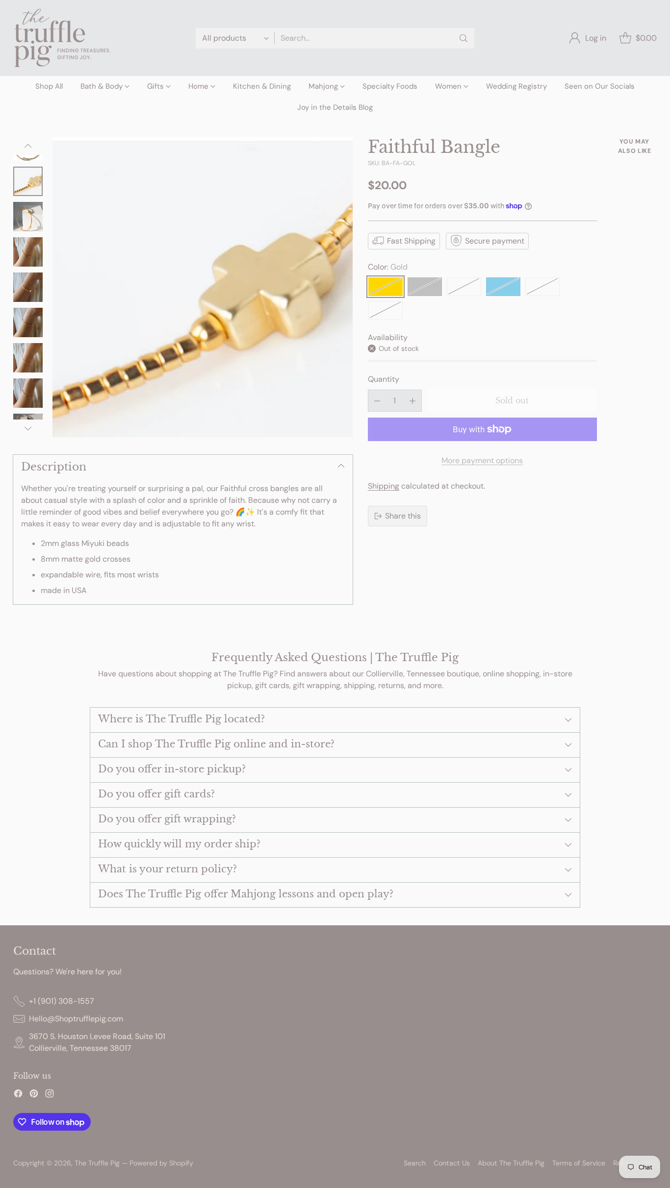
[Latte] (464, 286)
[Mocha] (385, 310)
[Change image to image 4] (28, 252)
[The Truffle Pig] (62, 38)
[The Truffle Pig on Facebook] (18, 1095)
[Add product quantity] (412, 400)
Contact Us (452, 1163)
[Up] (28, 146)
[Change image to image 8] (28, 393)
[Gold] (385, 286)
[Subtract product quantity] (377, 400)
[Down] (28, 428)
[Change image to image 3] (28, 216)
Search (415, 1163)
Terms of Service (578, 1163)
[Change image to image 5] (28, 287)
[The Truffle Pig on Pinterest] (34, 1095)
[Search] (463, 38)
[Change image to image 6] (28, 322)
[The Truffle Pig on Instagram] (49, 1095)
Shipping (383, 486)
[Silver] (424, 286)
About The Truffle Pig (511, 1163)
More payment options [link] (482, 460)
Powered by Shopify (161, 1163)
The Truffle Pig (97, 1163)
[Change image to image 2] (28, 181)
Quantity (383, 379)
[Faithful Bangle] (202, 287)
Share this (403, 516)
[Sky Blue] (503, 286)
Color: (388, 266)
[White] (542, 286)
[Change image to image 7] (28, 357)
